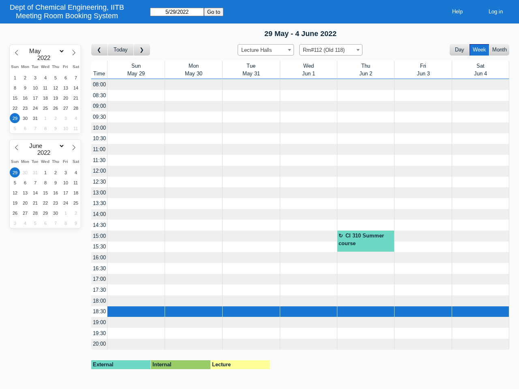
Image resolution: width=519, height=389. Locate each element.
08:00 (99, 84)
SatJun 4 (480, 70)
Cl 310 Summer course (361, 240)
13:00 (99, 193)
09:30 (99, 117)
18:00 (99, 301)
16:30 (99, 268)
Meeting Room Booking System (67, 16)
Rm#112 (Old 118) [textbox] (324, 50)
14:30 (99, 225)
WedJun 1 (308, 70)
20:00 (99, 344)
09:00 (99, 106)
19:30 (99, 333)
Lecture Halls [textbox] (256, 50)
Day (459, 50)
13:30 (99, 203)
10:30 (99, 138)
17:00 (99, 279)
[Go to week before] (99, 50)
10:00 (99, 128)
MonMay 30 (193, 70)
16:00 (99, 257)
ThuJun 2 (365, 70)
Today (121, 50)
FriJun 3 (423, 70)
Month (499, 50)
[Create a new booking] (136, 84)
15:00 (99, 236)
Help (457, 12)
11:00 (99, 149)
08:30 (99, 95)
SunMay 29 (136, 70)
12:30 (99, 182)
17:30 (99, 290)
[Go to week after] (142, 50)
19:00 (99, 322)
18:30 (99, 311)
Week (479, 50)
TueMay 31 (251, 70)
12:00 (99, 171)
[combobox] (266, 50)
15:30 (99, 247)
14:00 (99, 214)
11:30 (99, 160)
